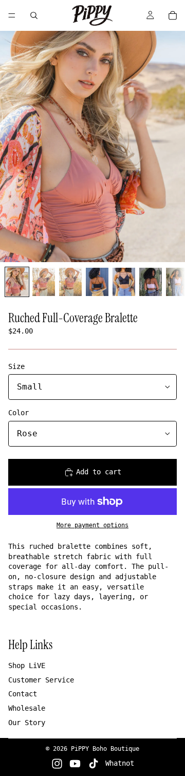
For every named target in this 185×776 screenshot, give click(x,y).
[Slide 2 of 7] (43, 282)
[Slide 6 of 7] (150, 282)
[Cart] (172, 15)
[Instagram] (57, 763)
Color (18, 413)
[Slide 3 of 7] (70, 282)
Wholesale (26, 708)
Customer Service (41, 680)
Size (16, 366)
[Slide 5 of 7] (124, 282)
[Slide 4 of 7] (97, 282)
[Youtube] (75, 763)
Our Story (26, 722)
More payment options (92, 525)
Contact (22, 694)
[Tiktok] (93, 763)
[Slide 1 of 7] (17, 282)
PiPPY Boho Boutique (105, 748)
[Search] (34, 15)
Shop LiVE (26, 665)
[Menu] (12, 15)
